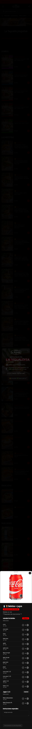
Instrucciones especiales (10, 709)
